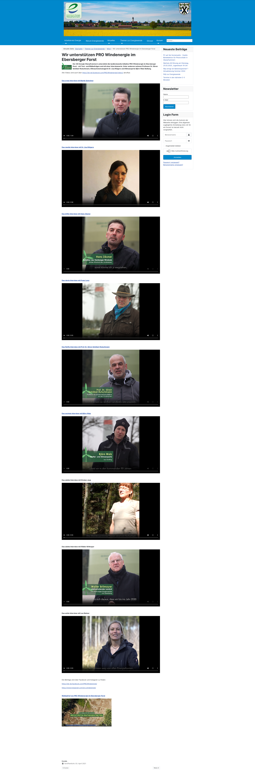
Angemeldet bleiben (173, 146)
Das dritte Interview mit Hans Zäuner (76, 214)
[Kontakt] (158, 43)
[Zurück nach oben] (251, 767)
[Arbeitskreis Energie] (65, 43)
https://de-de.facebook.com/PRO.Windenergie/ (79, 684)
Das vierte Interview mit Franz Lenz (75, 280)
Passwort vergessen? (171, 162)
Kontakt (160, 40)
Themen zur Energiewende (131, 40)
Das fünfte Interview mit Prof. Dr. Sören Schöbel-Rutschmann (86, 347)
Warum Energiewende (95, 41)
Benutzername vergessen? (173, 165)
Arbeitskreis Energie (72, 40)
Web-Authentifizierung (179, 151)
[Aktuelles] (108, 43)
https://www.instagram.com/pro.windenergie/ (79, 688)
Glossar (150, 41)
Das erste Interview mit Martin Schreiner (78, 81)
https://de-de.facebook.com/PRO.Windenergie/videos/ (102, 73)
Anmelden (177, 157)
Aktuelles (111, 40)
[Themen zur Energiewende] (121, 43)
